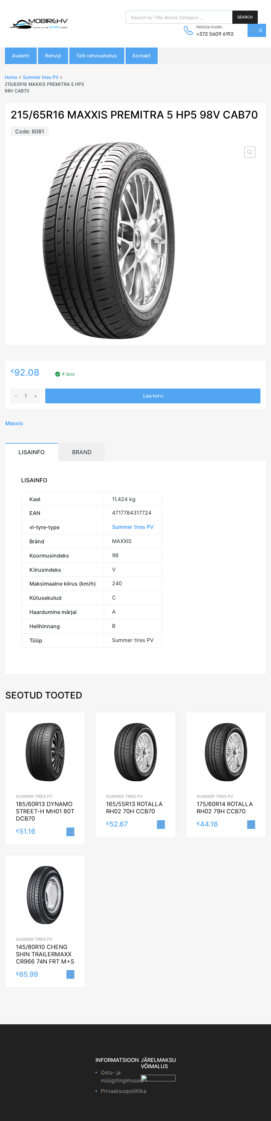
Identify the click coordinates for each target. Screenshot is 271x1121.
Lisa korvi (153, 396)
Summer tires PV (40, 77)
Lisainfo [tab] (32, 452)
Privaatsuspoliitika (123, 1091)
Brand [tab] (82, 452)
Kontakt (142, 56)
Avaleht (20, 56)
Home (11, 77)
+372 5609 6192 (212, 34)
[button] (249, 152)
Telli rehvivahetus (96, 56)
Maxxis (14, 423)
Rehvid (53, 56)
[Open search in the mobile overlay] (192, 17)
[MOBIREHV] (38, 23)
